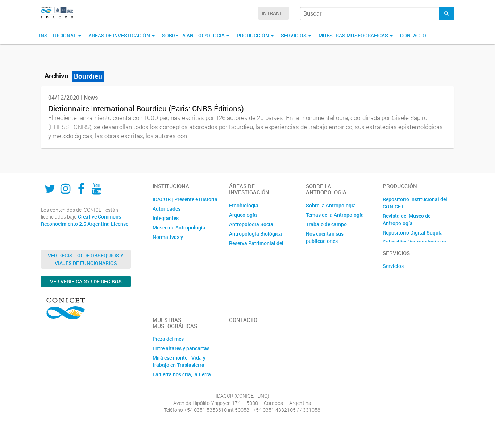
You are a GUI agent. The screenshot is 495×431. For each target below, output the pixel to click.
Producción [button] (253, 35)
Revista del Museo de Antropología (406, 219)
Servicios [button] (294, 35)
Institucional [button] (58, 35)
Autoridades (166, 208)
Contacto (413, 35)
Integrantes (166, 218)
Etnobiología (243, 205)
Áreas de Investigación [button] (119, 35)
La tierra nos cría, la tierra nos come (182, 378)
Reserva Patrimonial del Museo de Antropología (256, 247)
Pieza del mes (168, 338)
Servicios (393, 265)
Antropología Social (252, 224)
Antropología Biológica (255, 233)
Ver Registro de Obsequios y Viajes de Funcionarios (86, 259)
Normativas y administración (170, 240)
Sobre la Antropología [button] (194, 35)
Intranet (274, 13)
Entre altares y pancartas (181, 348)
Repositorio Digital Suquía (413, 232)
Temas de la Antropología (335, 214)
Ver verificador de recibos (86, 281)
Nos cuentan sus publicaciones (325, 237)
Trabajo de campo (326, 224)
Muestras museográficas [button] (354, 35)
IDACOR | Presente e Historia (185, 199)
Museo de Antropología (179, 227)
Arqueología (243, 214)
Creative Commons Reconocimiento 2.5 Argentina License (84, 220)
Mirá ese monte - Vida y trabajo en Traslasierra (179, 361)
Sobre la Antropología (331, 205)
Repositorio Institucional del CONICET (415, 203)
